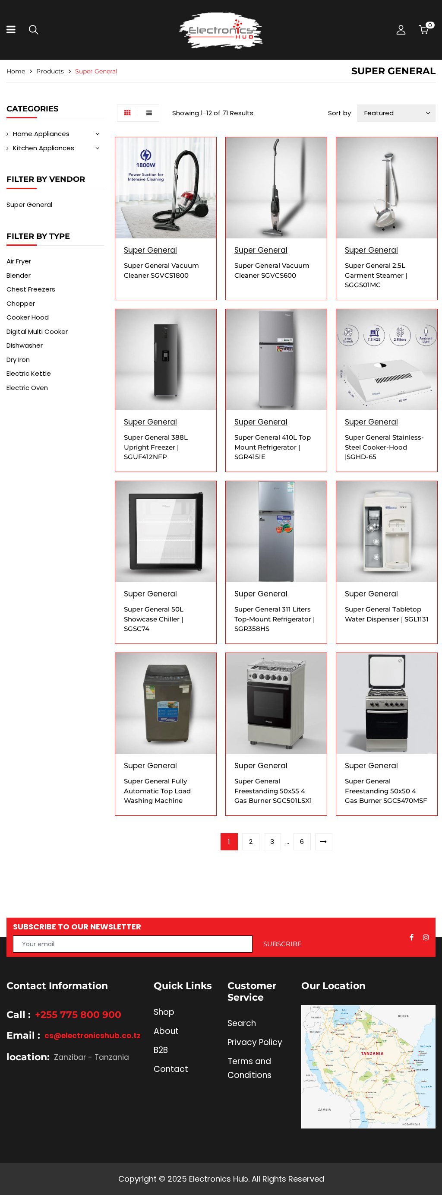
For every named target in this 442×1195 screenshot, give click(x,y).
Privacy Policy (254, 1042)
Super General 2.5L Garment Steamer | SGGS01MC (376, 275)
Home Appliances (41, 133)
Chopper (20, 303)
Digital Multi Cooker (37, 331)
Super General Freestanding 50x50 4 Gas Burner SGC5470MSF (386, 791)
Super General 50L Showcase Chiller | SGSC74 (153, 619)
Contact (171, 1069)
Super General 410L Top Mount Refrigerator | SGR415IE (272, 447)
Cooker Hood (27, 317)
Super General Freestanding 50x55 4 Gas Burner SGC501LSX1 (273, 791)
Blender (18, 275)
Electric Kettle (28, 373)
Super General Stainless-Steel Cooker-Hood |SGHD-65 (384, 447)
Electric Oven (27, 387)
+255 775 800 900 (78, 1015)
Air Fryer (18, 261)
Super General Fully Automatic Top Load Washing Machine (157, 791)
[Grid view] (127, 113)
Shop (164, 1012)
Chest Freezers (30, 289)
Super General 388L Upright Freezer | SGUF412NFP (156, 447)
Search (241, 1023)
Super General (29, 204)
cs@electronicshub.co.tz (92, 1035)
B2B (161, 1050)
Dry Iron (18, 359)
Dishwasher (24, 345)
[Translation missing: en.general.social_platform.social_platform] (412, 937)
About (166, 1031)
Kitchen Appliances (43, 147)
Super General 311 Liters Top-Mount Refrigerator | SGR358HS (274, 619)
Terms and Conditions (249, 1068)
